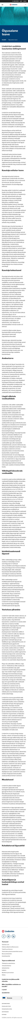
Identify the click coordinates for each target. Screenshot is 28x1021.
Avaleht (4, 39)
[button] (26, 4)
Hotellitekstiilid (6, 956)
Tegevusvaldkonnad (8, 960)
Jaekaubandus (5, 968)
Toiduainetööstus (6, 965)
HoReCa (4, 970)
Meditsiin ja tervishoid (8, 972)
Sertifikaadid (5, 1011)
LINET (21, 1)
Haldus (4, 975)
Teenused (5, 942)
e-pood (4, 989)
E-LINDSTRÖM (15, 1)
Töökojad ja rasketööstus (8, 963)
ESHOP (25, 1)
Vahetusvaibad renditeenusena (10, 947)
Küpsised (4, 1014)
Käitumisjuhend (6, 1003)
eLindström (6, 992)
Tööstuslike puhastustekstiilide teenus (12, 951)
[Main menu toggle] (2, 5)
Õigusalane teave (6, 1006)
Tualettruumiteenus (7, 949)
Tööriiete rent (5, 944)
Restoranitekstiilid (7, 953)
